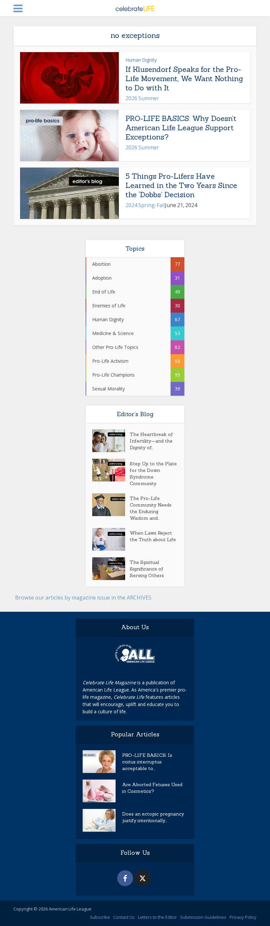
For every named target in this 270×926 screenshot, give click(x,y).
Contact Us (124, 917)
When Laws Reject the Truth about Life (153, 536)
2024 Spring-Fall (145, 205)
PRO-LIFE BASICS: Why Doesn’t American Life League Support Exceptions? (180, 127)
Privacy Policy (243, 917)
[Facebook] (125, 878)
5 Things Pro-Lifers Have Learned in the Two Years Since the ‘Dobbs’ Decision (181, 185)
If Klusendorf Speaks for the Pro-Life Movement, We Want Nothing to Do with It (184, 78)
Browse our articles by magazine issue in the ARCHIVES (83, 597)
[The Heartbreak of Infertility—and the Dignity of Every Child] (111, 440)
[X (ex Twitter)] (142, 878)
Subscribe (100, 917)
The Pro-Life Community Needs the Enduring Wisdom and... (151, 508)
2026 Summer (142, 98)
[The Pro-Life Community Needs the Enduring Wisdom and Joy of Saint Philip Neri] (111, 504)
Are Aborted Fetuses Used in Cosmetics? (152, 788)
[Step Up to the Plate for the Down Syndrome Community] (111, 470)
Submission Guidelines (203, 917)
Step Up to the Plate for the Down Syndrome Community (153, 473)
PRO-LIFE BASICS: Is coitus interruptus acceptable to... (147, 761)
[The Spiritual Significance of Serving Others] (111, 568)
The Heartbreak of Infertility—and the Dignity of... (151, 440)
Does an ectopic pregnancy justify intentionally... (153, 817)
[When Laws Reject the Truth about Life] (111, 539)
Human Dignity (141, 60)
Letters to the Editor (157, 917)
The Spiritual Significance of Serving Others (147, 568)
